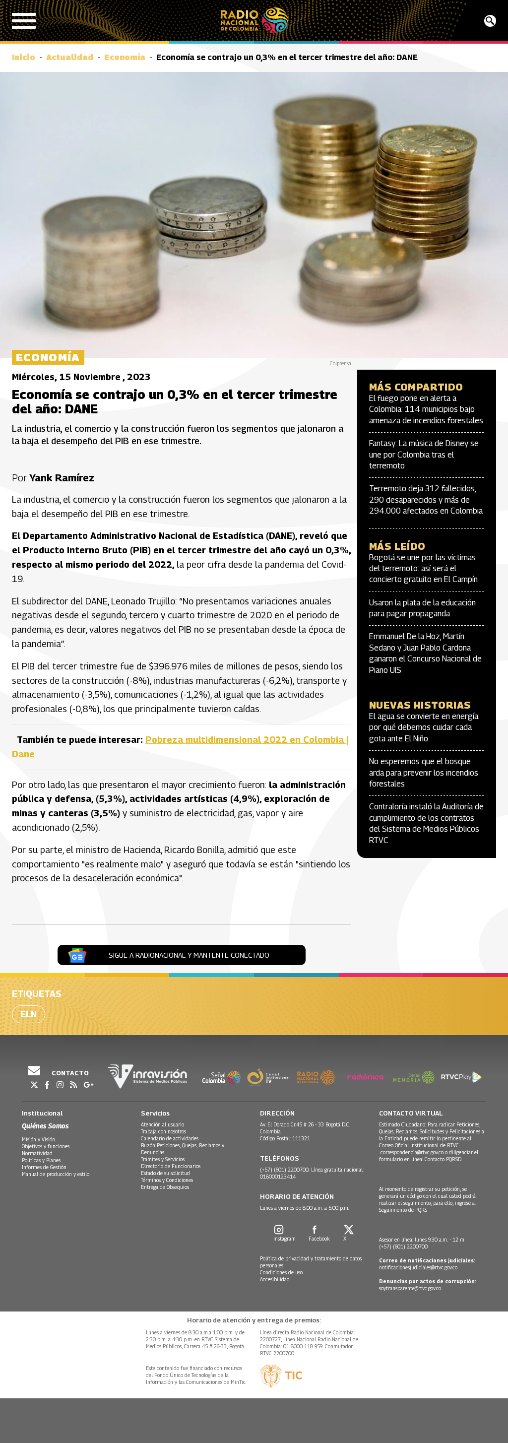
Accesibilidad (275, 1279)
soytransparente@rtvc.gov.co (410, 1288)
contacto (69, 1073)
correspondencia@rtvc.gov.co (412, 1152)
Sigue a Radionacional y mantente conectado (189, 955)
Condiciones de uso (281, 1272)
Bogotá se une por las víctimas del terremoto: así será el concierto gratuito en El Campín (423, 569)
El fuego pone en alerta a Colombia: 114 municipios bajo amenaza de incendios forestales (426, 409)
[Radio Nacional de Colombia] (254, 20)
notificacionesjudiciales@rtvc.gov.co (418, 1267)
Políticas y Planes (41, 1160)
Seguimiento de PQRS (403, 1210)
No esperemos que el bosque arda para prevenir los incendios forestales (423, 772)
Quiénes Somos (45, 1125)
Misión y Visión (38, 1139)
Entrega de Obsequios (165, 1187)
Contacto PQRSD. (444, 1159)
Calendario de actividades (169, 1138)
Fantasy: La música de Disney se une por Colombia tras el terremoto (424, 454)
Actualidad (69, 57)
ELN (28, 1014)
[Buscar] (490, 21)
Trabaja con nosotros (163, 1131)
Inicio (23, 57)
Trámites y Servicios (163, 1159)
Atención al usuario (162, 1124)
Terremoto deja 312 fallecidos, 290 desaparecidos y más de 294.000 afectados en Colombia (426, 500)
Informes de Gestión (44, 1167)
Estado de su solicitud (165, 1173)
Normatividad (37, 1153)
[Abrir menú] (24, 21)
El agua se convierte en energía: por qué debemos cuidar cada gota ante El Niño (424, 727)
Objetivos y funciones (45, 1146)
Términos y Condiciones (167, 1180)
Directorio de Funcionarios (170, 1166)
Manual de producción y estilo (55, 1174)
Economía (124, 57)
